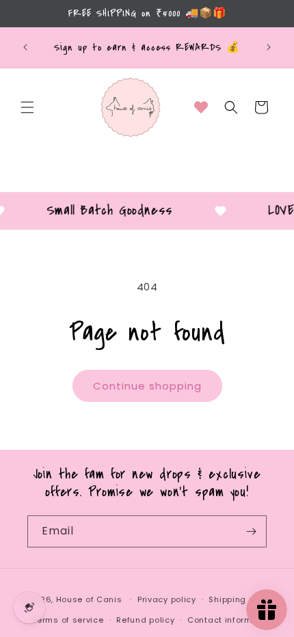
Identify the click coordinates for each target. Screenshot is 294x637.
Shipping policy (241, 599)
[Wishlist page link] (201, 107)
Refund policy (145, 619)
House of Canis (89, 598)
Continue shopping (147, 386)
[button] (27, 107)
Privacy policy (166, 599)
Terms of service (67, 619)
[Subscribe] (251, 531)
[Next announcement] (269, 47)
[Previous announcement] (25, 47)
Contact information (230, 619)
